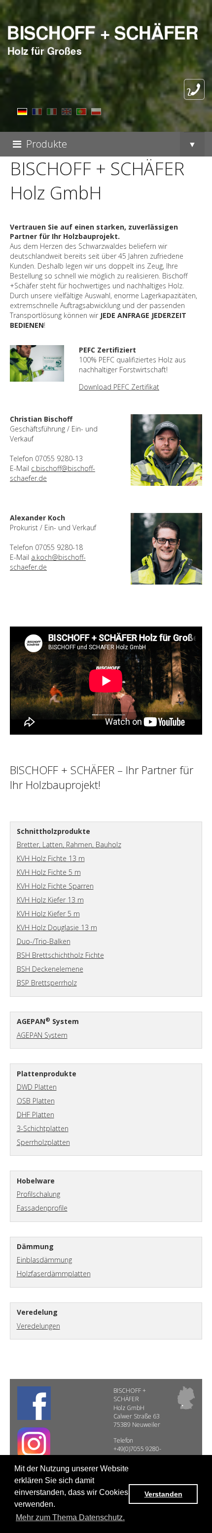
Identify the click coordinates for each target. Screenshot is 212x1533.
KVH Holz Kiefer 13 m (50, 899)
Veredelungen (38, 1326)
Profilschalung (38, 1194)
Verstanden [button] (163, 1494)
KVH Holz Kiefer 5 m (48, 913)
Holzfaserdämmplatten (54, 1273)
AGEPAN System (42, 1035)
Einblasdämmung (44, 1259)
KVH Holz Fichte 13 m (51, 858)
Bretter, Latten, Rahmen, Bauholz (69, 844)
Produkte (46, 144)
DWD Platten (37, 1087)
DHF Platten (35, 1114)
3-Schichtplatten (43, 1128)
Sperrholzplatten (43, 1142)
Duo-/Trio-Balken (44, 941)
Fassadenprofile (42, 1208)
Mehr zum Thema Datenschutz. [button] (70, 1517)
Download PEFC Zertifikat (119, 387)
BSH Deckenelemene (50, 969)
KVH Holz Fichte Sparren (55, 886)
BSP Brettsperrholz (47, 982)
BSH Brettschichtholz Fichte (60, 955)
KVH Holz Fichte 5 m (49, 872)
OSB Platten (36, 1100)
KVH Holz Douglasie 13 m (57, 927)
